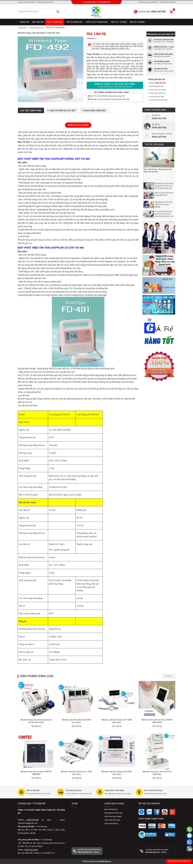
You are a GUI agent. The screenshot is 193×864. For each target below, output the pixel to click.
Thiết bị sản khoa (54, 22)
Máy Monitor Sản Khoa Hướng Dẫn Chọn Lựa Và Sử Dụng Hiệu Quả (164, 185)
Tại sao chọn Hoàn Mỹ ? (27, 2)
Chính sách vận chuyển (157, 90)
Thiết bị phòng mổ (74, 22)
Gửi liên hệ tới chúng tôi (179, 861)
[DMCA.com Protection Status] (170, 835)
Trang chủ (24, 22)
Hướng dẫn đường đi (167, 2)
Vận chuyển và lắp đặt (62, 110)
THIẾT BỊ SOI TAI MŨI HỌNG (96, 22)
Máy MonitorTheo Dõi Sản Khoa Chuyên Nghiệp (163, 204)
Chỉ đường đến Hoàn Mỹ (158, 100)
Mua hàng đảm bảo (45, 2)
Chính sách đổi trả (111, 824)
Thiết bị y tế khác (119, 22)
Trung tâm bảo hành (156, 97)
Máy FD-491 (24, 375)
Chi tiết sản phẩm (30, 110)
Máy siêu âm (38, 22)
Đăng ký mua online (78, 125)
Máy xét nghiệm (137, 22)
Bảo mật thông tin (111, 809)
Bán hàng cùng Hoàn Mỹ (148, 2)
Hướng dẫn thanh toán (157, 93)
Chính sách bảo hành (112, 820)
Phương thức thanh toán (113, 813)
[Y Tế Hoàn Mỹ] (96, 11)
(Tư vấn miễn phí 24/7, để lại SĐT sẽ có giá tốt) (115, 85)
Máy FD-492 (23, 216)
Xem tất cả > (169, 676)
